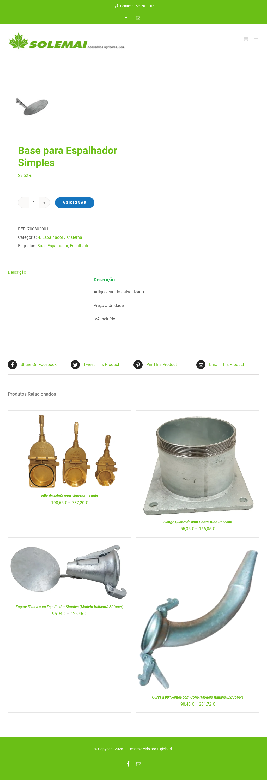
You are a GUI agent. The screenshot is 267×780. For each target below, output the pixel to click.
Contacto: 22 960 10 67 (137, 6)
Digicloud (164, 749)
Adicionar (75, 202)
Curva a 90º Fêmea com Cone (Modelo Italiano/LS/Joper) (197, 697)
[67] (68, 105)
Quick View (84, 453)
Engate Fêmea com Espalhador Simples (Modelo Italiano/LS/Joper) (69, 607)
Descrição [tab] (17, 272)
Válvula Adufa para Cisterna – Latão (69, 496)
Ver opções (55, 453)
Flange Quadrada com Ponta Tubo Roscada (197, 522)
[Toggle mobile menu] (256, 38)
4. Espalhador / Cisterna (60, 237)
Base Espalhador (52, 245)
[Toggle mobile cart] (245, 38)
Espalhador (80, 245)
